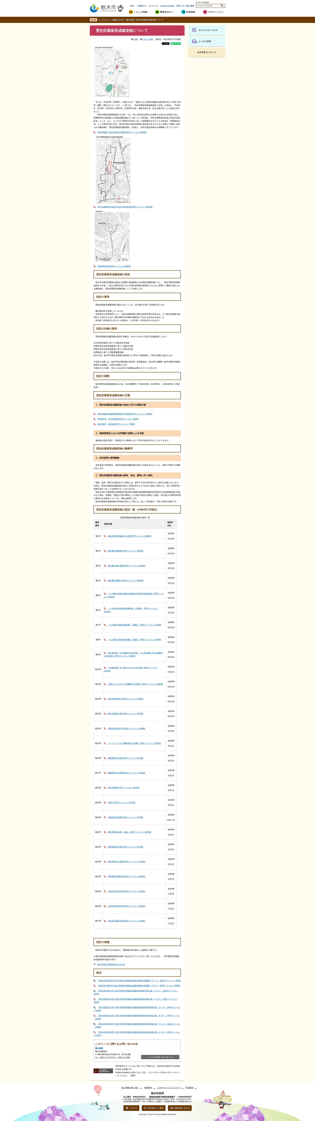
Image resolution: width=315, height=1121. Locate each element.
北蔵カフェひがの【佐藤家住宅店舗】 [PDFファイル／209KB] (135, 684)
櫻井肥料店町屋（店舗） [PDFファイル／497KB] (129, 832)
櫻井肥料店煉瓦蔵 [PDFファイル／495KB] (126, 876)
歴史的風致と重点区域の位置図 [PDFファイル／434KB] (121, 132)
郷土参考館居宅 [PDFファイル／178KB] (125, 699)
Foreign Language (167, 6)
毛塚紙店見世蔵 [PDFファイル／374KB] (125, 817)
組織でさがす (118, 20)
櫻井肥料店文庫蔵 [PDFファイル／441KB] (126, 862)
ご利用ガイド (142, 6)
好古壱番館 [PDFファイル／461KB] (123, 788)
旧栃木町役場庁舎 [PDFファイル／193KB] (126, 729)
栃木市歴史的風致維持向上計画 (111, 964)
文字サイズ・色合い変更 (185, 6)
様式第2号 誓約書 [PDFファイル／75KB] (116, 424)
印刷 (136, 39)
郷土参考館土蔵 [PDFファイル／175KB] (125, 714)
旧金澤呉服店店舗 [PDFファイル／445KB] (126, 891)
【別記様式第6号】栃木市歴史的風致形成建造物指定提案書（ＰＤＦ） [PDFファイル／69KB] (138, 986)
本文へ (132, 6)
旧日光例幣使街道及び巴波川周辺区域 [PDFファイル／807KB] (124, 207)
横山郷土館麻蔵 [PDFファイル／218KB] (125, 551)
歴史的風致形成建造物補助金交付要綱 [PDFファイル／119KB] (124, 414)
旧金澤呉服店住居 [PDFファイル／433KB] (126, 906)
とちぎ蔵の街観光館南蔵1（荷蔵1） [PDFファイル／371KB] (134, 625)
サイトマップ (153, 6)
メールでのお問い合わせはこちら (160, 1057)
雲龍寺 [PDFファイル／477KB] (121, 803)
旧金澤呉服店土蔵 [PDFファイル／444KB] (126, 921)
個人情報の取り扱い (130, 1088)
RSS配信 (189, 1088)
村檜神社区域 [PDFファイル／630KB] (114, 266)
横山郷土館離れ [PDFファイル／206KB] (125, 581)
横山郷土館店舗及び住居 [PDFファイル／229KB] (129, 536)
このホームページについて (169, 1088)
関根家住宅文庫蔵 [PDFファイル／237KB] (126, 773)
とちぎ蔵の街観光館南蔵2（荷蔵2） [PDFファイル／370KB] (134, 640)
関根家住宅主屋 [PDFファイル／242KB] (125, 758)
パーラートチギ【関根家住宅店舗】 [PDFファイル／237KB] (134, 743)
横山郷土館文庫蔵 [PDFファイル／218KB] (126, 566)
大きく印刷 (148, 39)
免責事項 (148, 1088)
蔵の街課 (130, 20)
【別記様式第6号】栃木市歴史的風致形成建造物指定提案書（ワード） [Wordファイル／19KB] (139, 981)
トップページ (104, 20)
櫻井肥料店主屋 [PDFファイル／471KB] (125, 847)
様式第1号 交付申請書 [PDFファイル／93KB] (118, 419)
